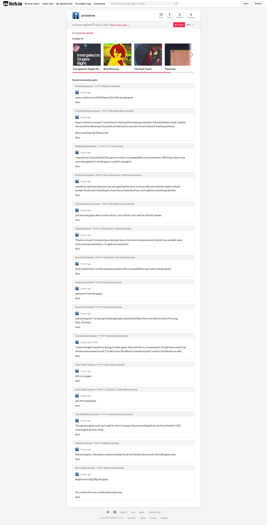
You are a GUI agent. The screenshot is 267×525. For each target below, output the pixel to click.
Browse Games (32, 3)
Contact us (154, 512)
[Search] (176, 3)
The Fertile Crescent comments (87, 204)
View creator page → (119, 24)
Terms (143, 518)
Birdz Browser (111, 68)
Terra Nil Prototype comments (87, 414)
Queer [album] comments (85, 364)
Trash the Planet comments (86, 336)
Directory (132, 518)
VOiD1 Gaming (107, 228)
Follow (180, 25)
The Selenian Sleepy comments (87, 111)
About (123, 512)
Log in (246, 3)
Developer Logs (83, 3)
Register (258, 3)
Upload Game (66, 3)
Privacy (153, 518)
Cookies (163, 518)
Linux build (119, 146)
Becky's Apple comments (85, 468)
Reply (77, 102)
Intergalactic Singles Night (87, 68)
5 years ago (85, 181)
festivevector (109, 257)
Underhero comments (83, 443)
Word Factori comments (84, 175)
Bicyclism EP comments (84, 257)
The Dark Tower (143, 68)
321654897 (110, 389)
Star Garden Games (112, 175)
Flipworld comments (83, 228)
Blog (141, 512)
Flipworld (170, 68)
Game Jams (48, 3)
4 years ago (85, 92)
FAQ (133, 512)
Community (99, 3)
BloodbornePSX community (86, 146)
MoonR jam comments (84, 86)
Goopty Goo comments (84, 282)
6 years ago (85, 449)
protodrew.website (84, 32)
